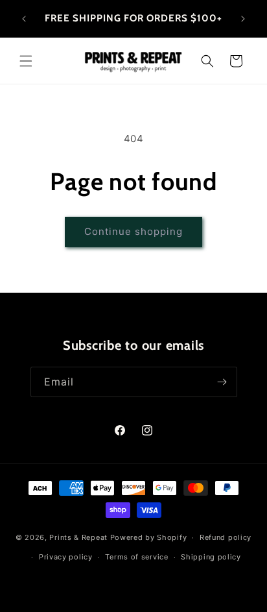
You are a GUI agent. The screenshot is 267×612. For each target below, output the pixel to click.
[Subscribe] (222, 382)
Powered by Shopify (148, 537)
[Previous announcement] (24, 19)
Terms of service (136, 556)
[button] (26, 61)
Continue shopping (133, 231)
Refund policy (225, 537)
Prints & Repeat (78, 537)
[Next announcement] (243, 19)
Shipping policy (211, 556)
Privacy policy (66, 556)
